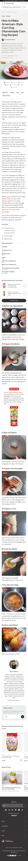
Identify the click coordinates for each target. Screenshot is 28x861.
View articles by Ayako (13, 700)
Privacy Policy (15, 847)
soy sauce (13, 209)
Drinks (3, 785)
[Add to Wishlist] (20, 734)
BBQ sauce (11, 203)
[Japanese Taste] (9, 3)
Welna (3, 754)
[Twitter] (9, 810)
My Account (5, 826)
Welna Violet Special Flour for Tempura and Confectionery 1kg (14, 286)
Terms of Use (8, 847)
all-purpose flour (16, 337)
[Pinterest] (15, 810)
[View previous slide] (4, 358)
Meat (3, 16)
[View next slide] (24, 358)
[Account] (21, 3)
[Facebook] (6, 810)
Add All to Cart (14, 300)
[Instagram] (12, 810)
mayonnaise (5, 212)
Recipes (8, 16)
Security (21, 847)
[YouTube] (19, 810)
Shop (3, 821)
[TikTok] (22, 810)
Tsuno (25, 754)
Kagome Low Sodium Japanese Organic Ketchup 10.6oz (14, 293)
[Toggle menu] (2, 3)
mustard (8, 196)
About (3, 831)
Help (3, 835)
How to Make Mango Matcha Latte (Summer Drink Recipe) (11, 788)
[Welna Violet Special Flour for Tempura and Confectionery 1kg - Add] (21, 760)
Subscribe (22, 716)
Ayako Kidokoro (14, 671)
